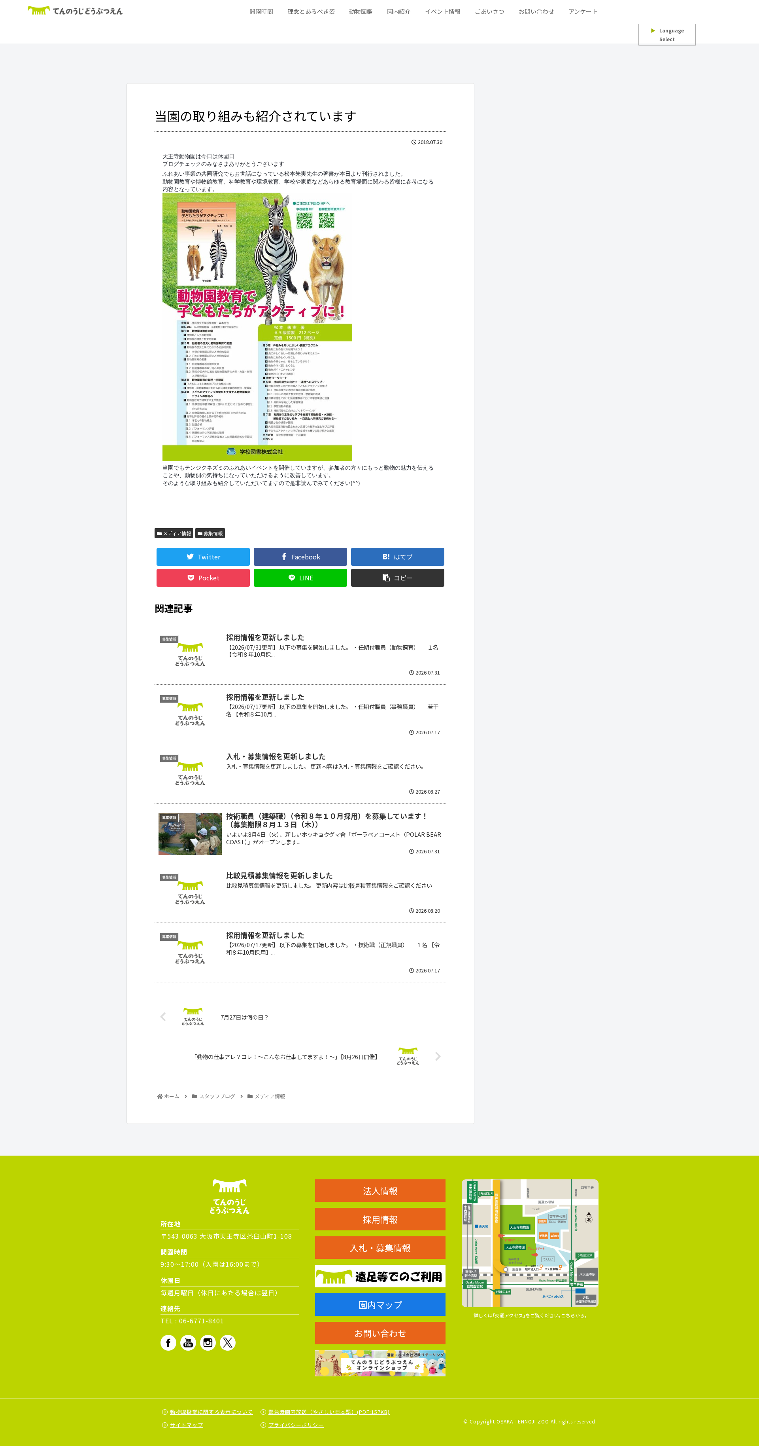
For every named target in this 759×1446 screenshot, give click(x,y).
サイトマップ (186, 1425)
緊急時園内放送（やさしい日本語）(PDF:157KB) (329, 1412)
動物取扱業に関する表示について (211, 1412)
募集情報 (212, 533)
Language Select (667, 34)
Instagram (208, 1343)
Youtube (188, 1343)
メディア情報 (176, 533)
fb (168, 1343)
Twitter (228, 1343)
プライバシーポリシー (296, 1425)
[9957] (300, 327)
